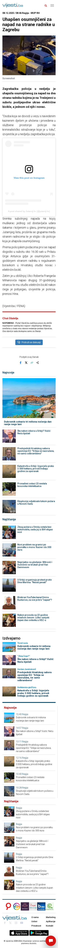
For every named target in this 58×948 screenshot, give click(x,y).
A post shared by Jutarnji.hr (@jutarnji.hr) (29, 211)
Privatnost (36, 926)
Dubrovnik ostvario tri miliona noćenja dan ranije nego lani (28, 423)
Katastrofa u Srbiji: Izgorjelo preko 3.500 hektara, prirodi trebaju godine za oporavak (35, 468)
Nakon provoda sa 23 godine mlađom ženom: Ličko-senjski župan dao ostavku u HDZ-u (33, 617)
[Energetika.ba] (50, 906)
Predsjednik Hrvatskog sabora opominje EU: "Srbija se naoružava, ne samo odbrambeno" (35, 451)
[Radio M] (7, 906)
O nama (35, 917)
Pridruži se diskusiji (31, 342)
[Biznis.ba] (41, 906)
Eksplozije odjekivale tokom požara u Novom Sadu (36, 502)
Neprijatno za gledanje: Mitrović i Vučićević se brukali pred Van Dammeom (34, 565)
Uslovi (34, 921)
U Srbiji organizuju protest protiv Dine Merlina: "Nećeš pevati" (34, 581)
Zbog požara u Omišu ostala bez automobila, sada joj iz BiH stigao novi (35, 529)
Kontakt (49, 926)
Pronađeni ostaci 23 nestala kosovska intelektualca (32, 484)
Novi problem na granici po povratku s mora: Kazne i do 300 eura (34, 547)
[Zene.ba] (25, 906)
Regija (25, 714)
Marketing (51, 917)
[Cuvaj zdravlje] (33, 906)
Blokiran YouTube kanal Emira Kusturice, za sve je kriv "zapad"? (34, 598)
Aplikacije (50, 921)
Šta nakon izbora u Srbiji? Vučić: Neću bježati (34, 432)
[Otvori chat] (51, 941)
